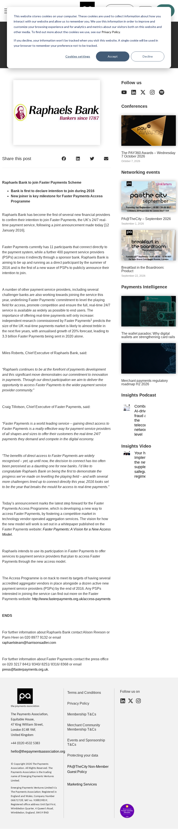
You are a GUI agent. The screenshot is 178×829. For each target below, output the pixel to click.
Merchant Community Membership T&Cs (83, 727)
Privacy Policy (110, 32)
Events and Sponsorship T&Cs (86, 742)
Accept (113, 56)
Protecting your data (82, 755)
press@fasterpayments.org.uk (25, 669)
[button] (64, 158)
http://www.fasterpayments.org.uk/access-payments (71, 599)
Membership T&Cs (81, 714)
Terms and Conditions (84, 692)
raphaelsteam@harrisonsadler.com (29, 642)
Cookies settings (77, 56)
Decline (148, 56)
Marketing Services (82, 784)
